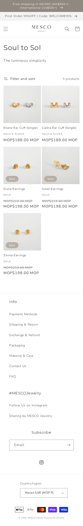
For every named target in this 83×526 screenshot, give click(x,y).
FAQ (12, 376)
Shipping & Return (23, 324)
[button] (6, 29)
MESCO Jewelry (35, 518)
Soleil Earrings (52, 189)
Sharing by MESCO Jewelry (30, 416)
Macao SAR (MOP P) (39, 493)
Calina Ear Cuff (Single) (59, 127)
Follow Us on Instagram (28, 405)
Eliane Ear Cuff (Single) (20, 127)
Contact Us (18, 366)
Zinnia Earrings (14, 255)
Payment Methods (23, 314)
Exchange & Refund (24, 335)
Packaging (17, 345)
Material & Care (21, 356)
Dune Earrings (14, 189)
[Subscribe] (68, 445)
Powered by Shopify (54, 518)
